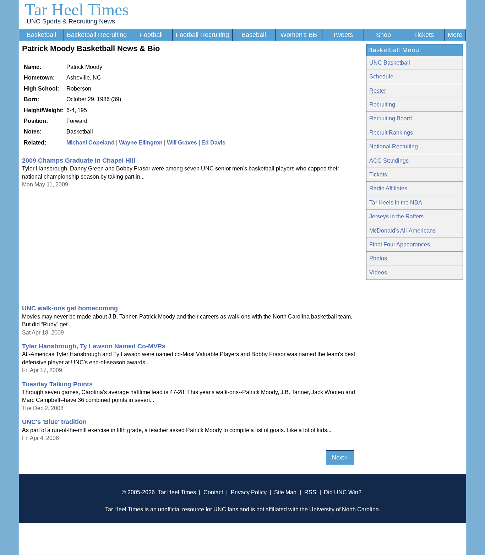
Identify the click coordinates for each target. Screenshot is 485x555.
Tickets (424, 34)
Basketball (41, 34)
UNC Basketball (389, 63)
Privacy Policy (249, 492)
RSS (310, 492)
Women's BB (298, 34)
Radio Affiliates (388, 188)
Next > (340, 458)
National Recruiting (393, 146)
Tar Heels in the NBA (395, 203)
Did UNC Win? (342, 492)
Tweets (343, 34)
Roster (377, 91)
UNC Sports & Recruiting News (71, 21)
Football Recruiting (202, 34)
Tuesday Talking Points (57, 384)
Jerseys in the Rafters (396, 216)
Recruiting (382, 105)
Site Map (285, 492)
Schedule (381, 77)
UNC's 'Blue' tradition (54, 421)
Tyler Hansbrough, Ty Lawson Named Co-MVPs (93, 346)
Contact (213, 492)
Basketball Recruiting (97, 34)
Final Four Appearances (399, 244)
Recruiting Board (390, 118)
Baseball (253, 34)
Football (151, 34)
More (455, 34)
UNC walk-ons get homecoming (70, 308)
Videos (378, 273)
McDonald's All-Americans (402, 231)
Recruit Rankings (391, 133)
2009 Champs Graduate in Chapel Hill (78, 160)
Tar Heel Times (77, 9)
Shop (383, 34)
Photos (378, 258)
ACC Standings (389, 161)
